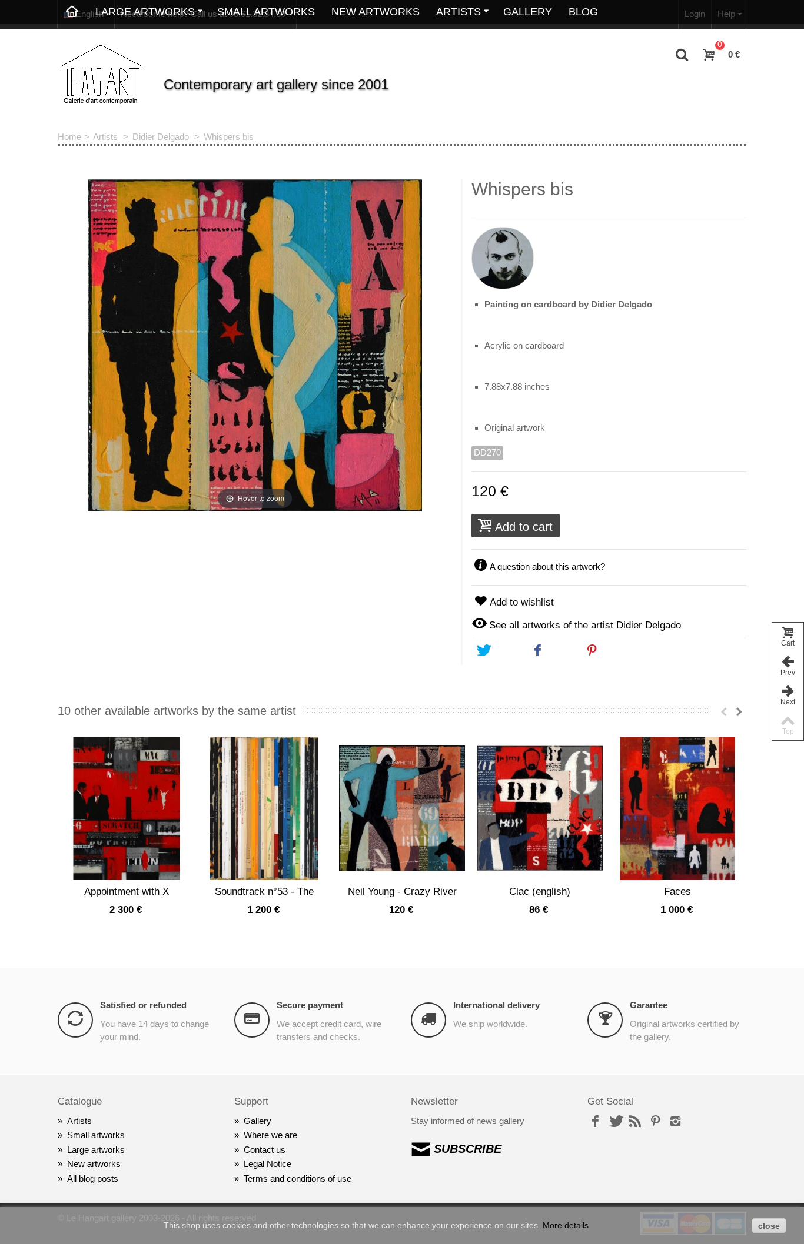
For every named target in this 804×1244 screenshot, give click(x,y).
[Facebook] (595, 1122)
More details (566, 1225)
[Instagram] (675, 1122)
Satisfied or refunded (143, 1005)
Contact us (259, 1150)
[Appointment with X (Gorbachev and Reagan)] (127, 809)
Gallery (527, 12)
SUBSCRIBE (467, 1148)
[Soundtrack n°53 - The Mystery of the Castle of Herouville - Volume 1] (264, 809)
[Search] (682, 55)
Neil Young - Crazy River (402, 891)
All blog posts (88, 1178)
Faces (677, 891)
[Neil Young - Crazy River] (402, 809)
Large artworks (91, 1150)
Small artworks (266, 12)
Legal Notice (262, 1164)
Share (560, 651)
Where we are (265, 1135)
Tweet (505, 651)
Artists (458, 12)
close (769, 1225)
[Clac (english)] (540, 809)
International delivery (496, 1005)
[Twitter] (615, 1122)
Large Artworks (145, 12)
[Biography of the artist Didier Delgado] (608, 253)
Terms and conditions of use (292, 1178)
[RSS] (635, 1122)
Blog (583, 12)
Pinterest (621, 651)
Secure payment (310, 1005)
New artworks (375, 12)
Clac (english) (539, 891)
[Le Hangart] (102, 74)
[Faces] (677, 809)
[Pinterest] (655, 1122)
